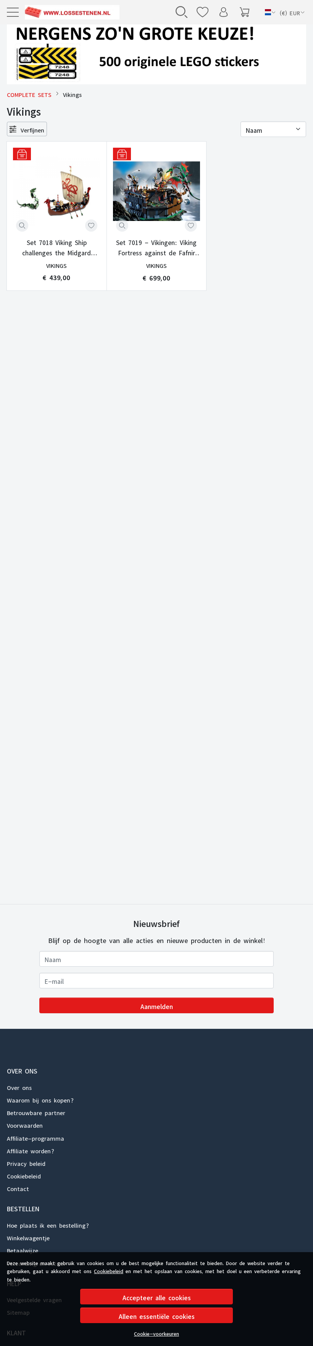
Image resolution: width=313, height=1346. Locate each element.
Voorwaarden (25, 1124)
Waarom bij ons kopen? (40, 1099)
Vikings (56, 264)
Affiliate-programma (35, 1137)
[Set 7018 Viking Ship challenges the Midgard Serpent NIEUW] (56, 191)
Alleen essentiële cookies (157, 1315)
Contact (18, 1188)
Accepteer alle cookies (157, 1296)
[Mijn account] (223, 12)
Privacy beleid (26, 1162)
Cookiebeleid (108, 1270)
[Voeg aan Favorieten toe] (91, 225)
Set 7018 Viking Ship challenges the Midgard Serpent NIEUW (56, 246)
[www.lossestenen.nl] (71, 12)
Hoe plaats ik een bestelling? (48, 1224)
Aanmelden (156, 1005)
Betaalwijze (22, 1249)
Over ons (19, 1086)
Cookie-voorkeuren (156, 1332)
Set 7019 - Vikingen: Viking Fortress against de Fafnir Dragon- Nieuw (156, 246)
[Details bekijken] (22, 225)
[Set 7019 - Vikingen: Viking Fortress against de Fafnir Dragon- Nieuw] (156, 191)
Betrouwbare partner (36, 1112)
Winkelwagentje (28, 1237)
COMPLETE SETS (29, 93)
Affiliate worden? (30, 1150)
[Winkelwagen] (244, 12)
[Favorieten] (202, 12)
